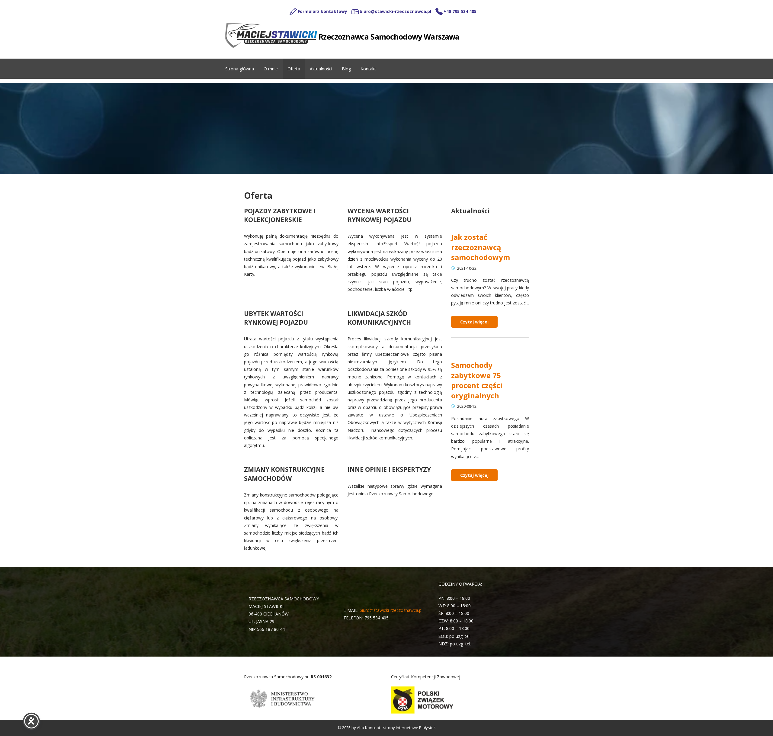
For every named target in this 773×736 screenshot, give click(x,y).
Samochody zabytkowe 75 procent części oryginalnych (476, 380)
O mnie (271, 69)
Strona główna (239, 69)
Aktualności (321, 69)
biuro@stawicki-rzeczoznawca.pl (391, 610)
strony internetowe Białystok (409, 727)
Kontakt (368, 69)
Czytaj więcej (474, 322)
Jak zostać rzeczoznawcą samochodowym (480, 247)
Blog (346, 69)
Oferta (293, 69)
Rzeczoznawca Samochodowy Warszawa (389, 36)
